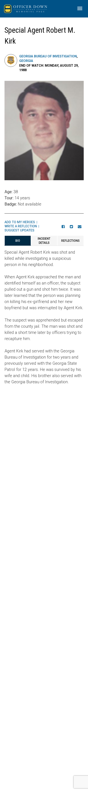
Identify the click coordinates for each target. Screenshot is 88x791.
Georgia (26, 61)
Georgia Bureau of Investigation (48, 56)
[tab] (18, 241)
